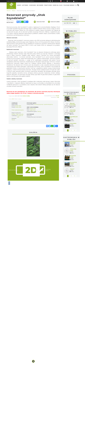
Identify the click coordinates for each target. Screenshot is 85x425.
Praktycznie (48, 5)
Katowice (71, 82)
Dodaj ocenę (26, 95)
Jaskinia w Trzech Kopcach (72, 35)
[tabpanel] (33, 146)
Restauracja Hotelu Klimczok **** (73, 157)
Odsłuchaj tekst (40, 21)
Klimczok (72, 40)
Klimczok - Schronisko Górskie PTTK (73, 105)
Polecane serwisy (69, 5)
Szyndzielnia (73, 54)
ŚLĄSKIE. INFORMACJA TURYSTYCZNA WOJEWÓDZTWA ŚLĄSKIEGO (20, 1)
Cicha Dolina (73, 123)
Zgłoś (57, 95)
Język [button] (64, 1)
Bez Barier (40, 5)
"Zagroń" (72, 169)
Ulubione (70, 1)
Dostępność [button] (56, 1)
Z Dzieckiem (32, 5)
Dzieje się (56, 5)
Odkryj (19, 5)
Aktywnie (25, 5)
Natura (13, 119)
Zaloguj (76, 1)
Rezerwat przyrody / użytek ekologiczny (43, 104)
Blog (61, 5)
